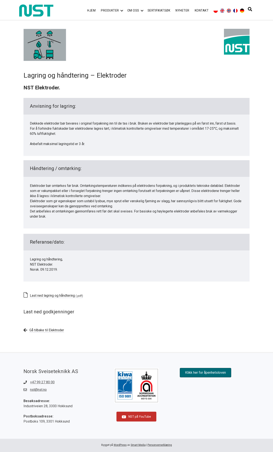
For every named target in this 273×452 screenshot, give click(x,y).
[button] (122, 10)
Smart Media (138, 444)
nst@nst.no (38, 390)
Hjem (91, 10)
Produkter (110, 10)
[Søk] (250, 9)
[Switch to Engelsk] (222, 11)
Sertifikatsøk (159, 10)
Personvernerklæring (160, 444)
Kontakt (202, 10)
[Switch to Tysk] (242, 11)
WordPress (120, 444)
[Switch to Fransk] (235, 11)
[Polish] (215, 11)
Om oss (133, 10)
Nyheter (182, 10)
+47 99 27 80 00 (42, 382)
